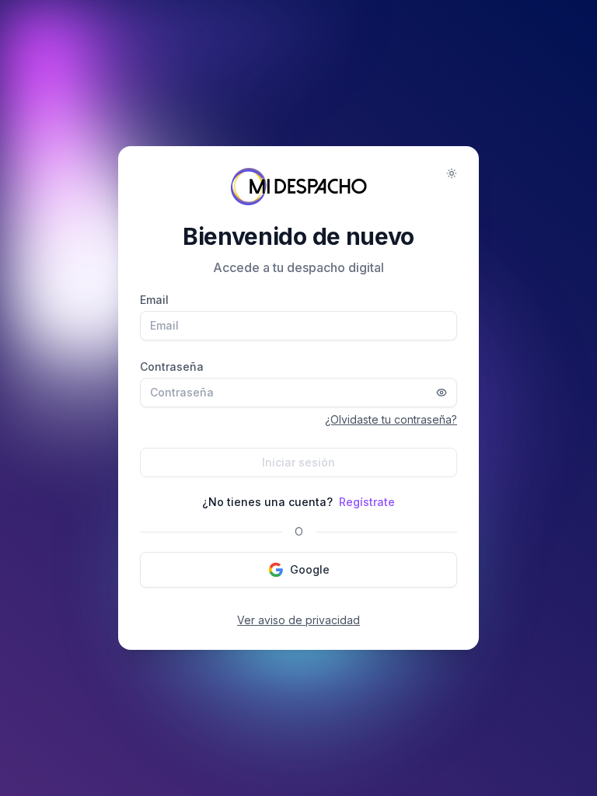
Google (310, 569)
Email (154, 299)
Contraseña (172, 366)
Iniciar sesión (298, 462)
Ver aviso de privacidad (298, 620)
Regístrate (367, 501)
